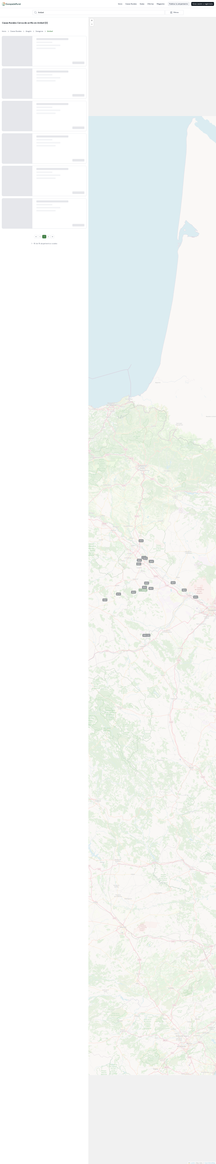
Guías (142, 4)
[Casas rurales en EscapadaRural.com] (11, 4)
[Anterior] (6, 53)
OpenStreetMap (210, 1163)
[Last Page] (61, 753)
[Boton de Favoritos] (82, 40)
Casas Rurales (131, 4)
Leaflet (192, 1163)
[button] (90, 759)
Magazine (160, 4)
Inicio (120, 4)
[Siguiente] (28, 53)
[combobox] (98, 12)
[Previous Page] (31, 753)
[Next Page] (57, 753)
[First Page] (27, 753)
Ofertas (150, 4)
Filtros (176, 12)
